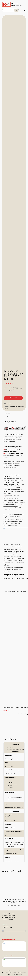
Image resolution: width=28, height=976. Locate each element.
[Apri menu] (25, 10)
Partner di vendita (8, 919)
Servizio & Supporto (9, 913)
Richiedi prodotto (13, 397)
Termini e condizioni (17, 974)
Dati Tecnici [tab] (8, 416)
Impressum (16, 972)
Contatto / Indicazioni (9, 917)
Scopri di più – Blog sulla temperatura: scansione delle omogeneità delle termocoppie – (13, 569)
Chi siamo (6, 926)
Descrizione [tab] (8, 413)
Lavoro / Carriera (8, 927)
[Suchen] (16, 10)
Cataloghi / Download (9, 915)
